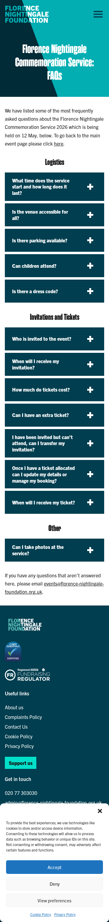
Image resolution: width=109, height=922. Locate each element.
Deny (55, 884)
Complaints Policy (23, 717)
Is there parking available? (39, 240)
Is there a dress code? (35, 291)
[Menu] (98, 13)
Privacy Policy (65, 914)
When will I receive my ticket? (43, 502)
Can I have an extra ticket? (40, 415)
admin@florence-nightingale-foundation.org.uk (53, 802)
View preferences (54, 900)
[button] (100, 811)
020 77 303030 (21, 793)
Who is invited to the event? (41, 339)
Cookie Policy (40, 914)
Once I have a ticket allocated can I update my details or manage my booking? (43, 474)
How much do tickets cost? (41, 389)
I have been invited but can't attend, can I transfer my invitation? (42, 443)
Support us (20, 763)
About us (14, 707)
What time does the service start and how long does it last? (40, 186)
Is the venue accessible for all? (40, 214)
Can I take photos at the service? (38, 550)
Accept (54, 867)
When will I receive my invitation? (35, 364)
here (58, 143)
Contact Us (16, 726)
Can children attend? (34, 266)
